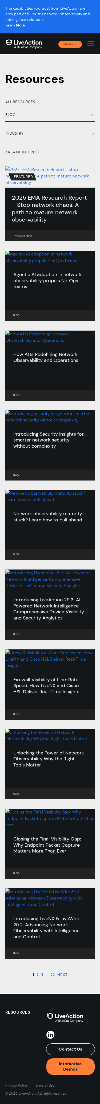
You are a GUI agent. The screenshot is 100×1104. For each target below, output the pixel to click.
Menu (91, 44)
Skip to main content (23, 6)
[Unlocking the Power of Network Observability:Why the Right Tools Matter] (50, 735)
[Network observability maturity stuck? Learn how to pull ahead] (50, 496)
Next (62, 974)
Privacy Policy (16, 1085)
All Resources (20, 101)
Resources (17, 1012)
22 (53, 974)
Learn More (15, 25)
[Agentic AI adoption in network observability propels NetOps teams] (50, 257)
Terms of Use (44, 1085)
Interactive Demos (70, 1066)
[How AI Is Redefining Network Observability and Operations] (50, 337)
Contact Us (70, 1049)
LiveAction (24, 43)
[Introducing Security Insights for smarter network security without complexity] (50, 416)
